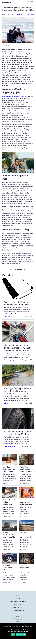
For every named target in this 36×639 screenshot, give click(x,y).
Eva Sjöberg (19, 14)
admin (6, 403)
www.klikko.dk (19, 610)
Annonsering (18, 619)
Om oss (18, 622)
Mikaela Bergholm (10, 446)
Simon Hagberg (9, 360)
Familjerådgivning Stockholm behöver (14, 96)
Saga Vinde (7, 317)
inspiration (30, 14)
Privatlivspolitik (21, 634)
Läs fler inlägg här (18, 269)
